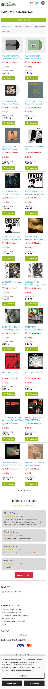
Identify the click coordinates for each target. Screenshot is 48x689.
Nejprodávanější (39, 27)
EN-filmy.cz (29, 655)
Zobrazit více (24, 575)
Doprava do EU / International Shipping (14, 615)
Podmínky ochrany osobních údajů (13, 621)
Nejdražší (28, 27)
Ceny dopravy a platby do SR (11, 612)
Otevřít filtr (24, 20)
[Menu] (42, 3)
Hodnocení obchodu (24, 501)
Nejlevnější (19, 27)
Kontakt (4, 624)
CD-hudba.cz (19, 655)
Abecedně (6, 31)
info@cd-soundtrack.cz (13, 592)
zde (29, 670)
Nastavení (23, 676)
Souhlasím (34, 683)
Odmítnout (12, 683)
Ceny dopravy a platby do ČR (11, 609)
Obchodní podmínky (8, 618)
